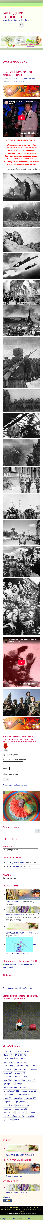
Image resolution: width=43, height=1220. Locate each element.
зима (7, 1080)
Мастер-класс (11, 1209)
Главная (6, 1207)
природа (8, 1102)
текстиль (9, 1112)
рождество (22, 1102)
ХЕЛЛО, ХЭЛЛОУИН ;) (14, 866)
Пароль (6, 768)
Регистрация (7, 785)
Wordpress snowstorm (9, 1218)
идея (17, 1080)
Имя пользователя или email (15, 759)
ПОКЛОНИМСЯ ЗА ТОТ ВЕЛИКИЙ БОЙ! (17, 73)
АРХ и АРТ (22, 1207)
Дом (10, 1207)
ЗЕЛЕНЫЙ (23, 1051)
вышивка (20, 1069)
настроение (10, 1094)
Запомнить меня (11, 774)
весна (35, 1066)
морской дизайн (11, 1091)
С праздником (32, 1209)
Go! (37, 831)
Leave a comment (18, 81)
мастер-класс (10, 1087)
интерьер (29, 1080)
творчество (20, 1109)
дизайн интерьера (12, 1076)
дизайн (20, 1073)
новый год (24, 1094)
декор (8, 1073)
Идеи (8, 1055)
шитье (18, 1120)
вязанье (33, 1069)
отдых (18, 1098)
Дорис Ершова (29, 79)
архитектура (21, 1062)
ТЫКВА (25, 1058)
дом (27, 1076)
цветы (8, 1120)
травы (20, 1112)
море (23, 1087)
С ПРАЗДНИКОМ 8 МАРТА (16, 862)
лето (19, 1084)
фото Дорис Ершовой (14, 1116)
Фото (8, 1062)
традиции (32, 1112)
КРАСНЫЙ (20, 1055)
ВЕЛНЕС (22, 1211)
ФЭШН (18, 1209)
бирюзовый (22, 1066)
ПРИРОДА (24, 1209)
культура (9, 1084)
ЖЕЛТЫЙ (9, 1051)
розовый (9, 1105)
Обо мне (15, 1207)
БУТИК (39, 1209)
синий (7, 1109)
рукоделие (22, 1105)
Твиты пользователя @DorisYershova (17, 988)
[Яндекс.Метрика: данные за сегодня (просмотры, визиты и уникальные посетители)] (7, 1197)
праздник (30, 1098)
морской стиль (29, 1091)
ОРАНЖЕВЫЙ (11, 1058)
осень (7, 1098)
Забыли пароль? (20, 785)
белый (8, 1066)
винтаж (8, 1069)
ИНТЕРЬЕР (29, 1207)
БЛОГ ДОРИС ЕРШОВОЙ (14, 15)
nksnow (31, 1218)
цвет (30, 1116)
